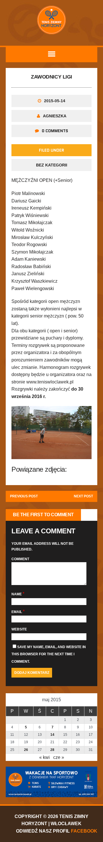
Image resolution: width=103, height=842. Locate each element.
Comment (20, 559)
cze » (58, 757)
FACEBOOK (84, 831)
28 (52, 750)
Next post (83, 496)
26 (26, 750)
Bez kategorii (51, 165)
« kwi (44, 757)
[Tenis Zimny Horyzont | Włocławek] (51, 20)
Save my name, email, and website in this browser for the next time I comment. (48, 654)
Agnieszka (54, 116)
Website (19, 629)
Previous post (24, 496)
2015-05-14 (54, 101)
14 (52, 735)
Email (17, 612)
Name (17, 594)
